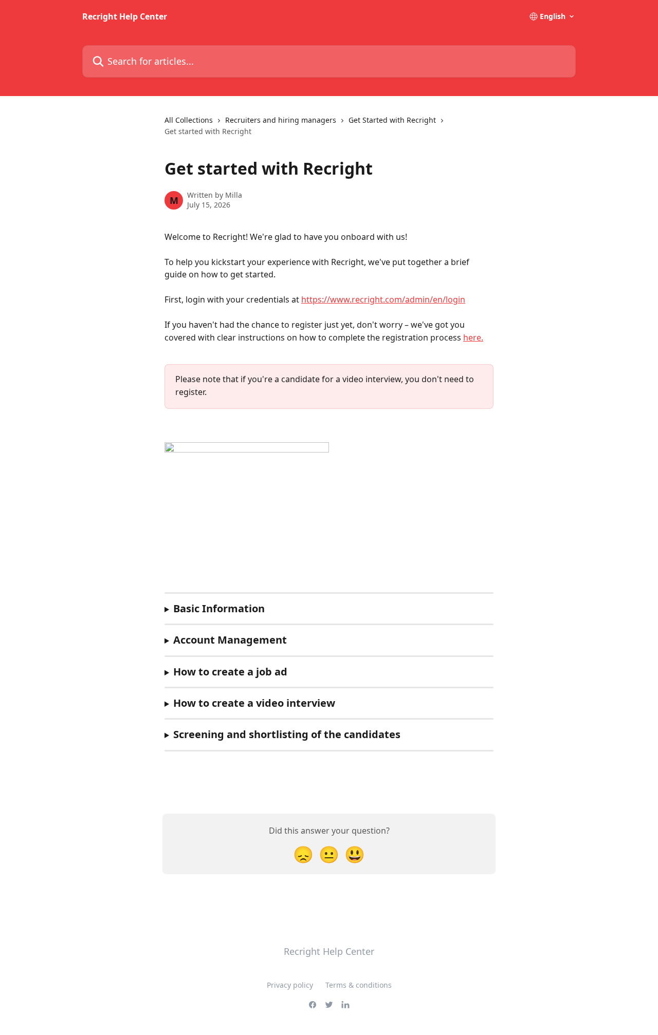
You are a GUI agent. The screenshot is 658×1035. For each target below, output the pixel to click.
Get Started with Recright (392, 120)
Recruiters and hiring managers (280, 120)
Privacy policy (290, 985)
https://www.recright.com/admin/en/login (383, 299)
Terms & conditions (358, 985)
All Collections (188, 120)
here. (473, 337)
